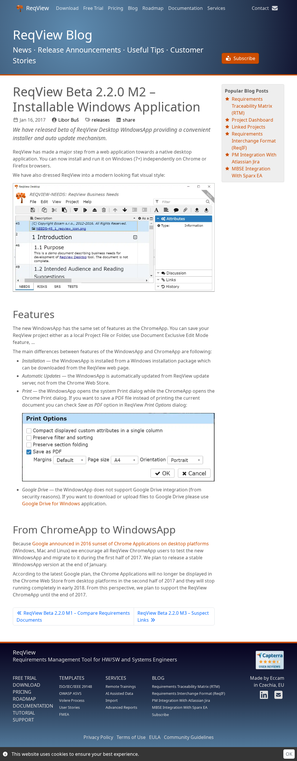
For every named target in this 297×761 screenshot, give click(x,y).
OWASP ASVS (70, 693)
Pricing (115, 8)
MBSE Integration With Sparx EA (179, 707)
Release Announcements (79, 50)
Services (216, 8)
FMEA (64, 714)
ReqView (37, 8)
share (129, 120)
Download (67, 8)
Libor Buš (68, 120)
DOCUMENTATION (33, 706)
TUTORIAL (24, 713)
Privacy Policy (98, 737)
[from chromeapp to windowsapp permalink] (10, 529)
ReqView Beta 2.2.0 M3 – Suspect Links (173, 616)
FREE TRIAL (25, 678)
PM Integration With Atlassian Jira (181, 700)
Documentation (185, 8)
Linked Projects (248, 127)
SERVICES (116, 678)
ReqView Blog (53, 34)
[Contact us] (277, 696)
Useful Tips (145, 50)
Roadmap (153, 8)
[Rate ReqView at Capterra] (266, 660)
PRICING (22, 692)
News (22, 50)
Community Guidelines (189, 737)
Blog (133, 8)
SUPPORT (23, 720)
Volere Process (71, 700)
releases (101, 120)
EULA (154, 737)
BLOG (158, 678)
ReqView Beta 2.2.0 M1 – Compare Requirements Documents (73, 616)
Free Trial (93, 8)
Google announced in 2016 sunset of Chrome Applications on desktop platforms (120, 543)
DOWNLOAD (26, 685)
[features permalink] (10, 314)
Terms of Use (131, 737)
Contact (261, 8)
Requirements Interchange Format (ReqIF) (254, 141)
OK (289, 754)
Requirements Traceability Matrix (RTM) (252, 106)
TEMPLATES (71, 678)
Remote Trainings (121, 686)
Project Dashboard (252, 120)
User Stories (69, 707)
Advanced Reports (121, 707)
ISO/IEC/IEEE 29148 (75, 686)
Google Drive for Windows (51, 503)
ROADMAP (24, 699)
